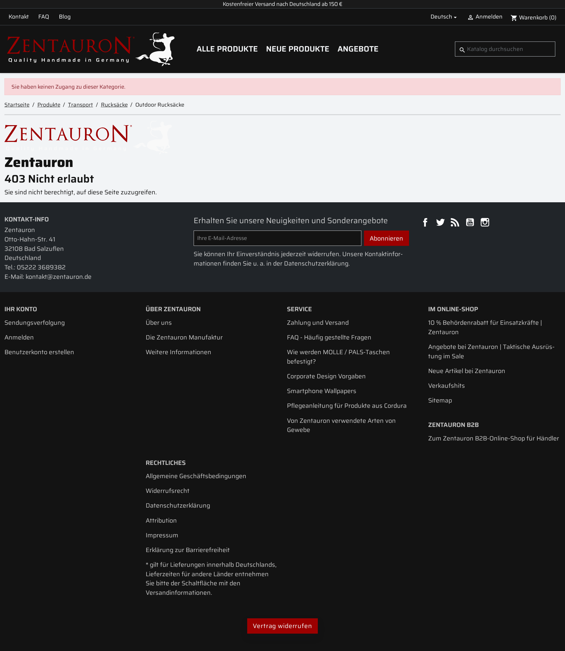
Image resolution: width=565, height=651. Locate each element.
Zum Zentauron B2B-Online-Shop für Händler (493, 438)
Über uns (159, 322)
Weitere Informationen (178, 352)
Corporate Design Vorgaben (326, 376)
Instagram (486, 223)
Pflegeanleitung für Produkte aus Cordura (347, 405)
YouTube (471, 223)
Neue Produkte (297, 49)
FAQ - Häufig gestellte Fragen (329, 337)
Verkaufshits (446, 385)
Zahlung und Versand (318, 322)
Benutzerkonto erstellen (39, 352)
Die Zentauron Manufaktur (184, 337)
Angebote (358, 49)
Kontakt (19, 16)
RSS (456, 223)
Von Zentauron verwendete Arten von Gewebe (341, 425)
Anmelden (19, 337)
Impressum (162, 535)
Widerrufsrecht (168, 491)
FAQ (43, 16)
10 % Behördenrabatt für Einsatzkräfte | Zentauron (485, 327)
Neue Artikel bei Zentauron (466, 371)
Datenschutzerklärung (178, 505)
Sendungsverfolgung (34, 322)
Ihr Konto (20, 309)
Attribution (161, 520)
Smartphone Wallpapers (321, 391)
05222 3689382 (41, 267)
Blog (65, 16)
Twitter (441, 223)
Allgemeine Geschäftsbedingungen (196, 476)
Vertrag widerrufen (282, 626)
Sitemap (440, 400)
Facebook (426, 223)
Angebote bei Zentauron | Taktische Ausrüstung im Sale (491, 351)
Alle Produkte (227, 49)
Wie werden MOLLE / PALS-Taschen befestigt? (338, 356)
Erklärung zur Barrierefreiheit (188, 550)
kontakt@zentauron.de (59, 276)
